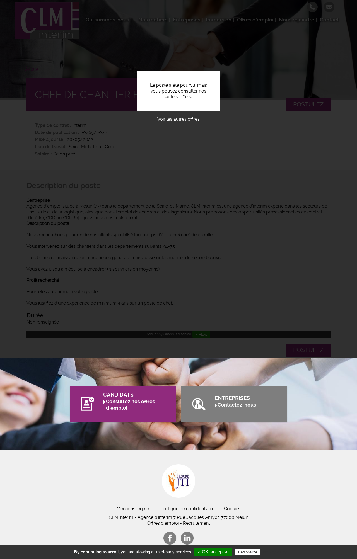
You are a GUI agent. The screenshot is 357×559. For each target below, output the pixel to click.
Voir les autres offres (178, 119)
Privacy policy (275, 552)
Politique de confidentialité (187, 508)
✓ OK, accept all (213, 552)
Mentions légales (134, 508)
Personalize (247, 552)
